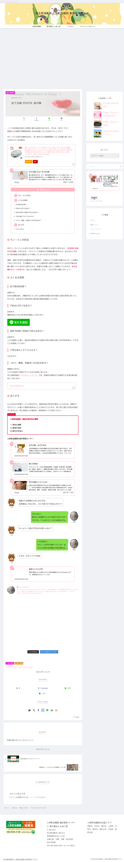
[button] (62, 119)
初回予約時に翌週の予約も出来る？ (27, 212)
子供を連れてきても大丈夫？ (25, 216)
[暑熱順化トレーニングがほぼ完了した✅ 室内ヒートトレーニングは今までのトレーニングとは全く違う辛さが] (69, 612)
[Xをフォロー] (34, 710)
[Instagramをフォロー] (43, 710)
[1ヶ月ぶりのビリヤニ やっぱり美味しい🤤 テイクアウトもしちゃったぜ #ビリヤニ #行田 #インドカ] (51, 622)
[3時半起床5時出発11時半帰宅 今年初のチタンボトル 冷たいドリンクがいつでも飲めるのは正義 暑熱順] (15, 622)
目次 (41, 189)
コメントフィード (95, 229)
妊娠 (14, 667)
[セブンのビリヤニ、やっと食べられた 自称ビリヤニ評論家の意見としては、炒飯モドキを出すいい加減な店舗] (33, 601)
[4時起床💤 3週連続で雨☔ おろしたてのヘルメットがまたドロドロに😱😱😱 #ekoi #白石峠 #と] (15, 601)
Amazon (28, 161)
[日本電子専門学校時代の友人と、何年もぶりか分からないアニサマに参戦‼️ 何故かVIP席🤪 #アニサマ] (33, 633)
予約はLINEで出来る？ (23, 208)
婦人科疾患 (11, 663)
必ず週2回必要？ (21, 204)
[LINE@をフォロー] (47, 710)
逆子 (26, 667)
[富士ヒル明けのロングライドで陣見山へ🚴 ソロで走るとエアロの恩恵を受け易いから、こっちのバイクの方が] (69, 633)
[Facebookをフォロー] (38, 710)
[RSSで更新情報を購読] (56, 710)
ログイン (31, 797)
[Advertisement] (62, 74)
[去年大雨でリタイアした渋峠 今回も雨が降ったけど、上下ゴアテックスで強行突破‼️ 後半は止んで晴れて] (33, 612)
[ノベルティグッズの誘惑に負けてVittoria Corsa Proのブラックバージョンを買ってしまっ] (51, 601)
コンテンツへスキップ (8, 2)
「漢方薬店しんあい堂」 (29, 375)
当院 (9, 128)
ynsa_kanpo (20, 229)
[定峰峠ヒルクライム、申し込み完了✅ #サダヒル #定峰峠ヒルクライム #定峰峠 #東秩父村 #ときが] (33, 622)
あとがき (21, 225)
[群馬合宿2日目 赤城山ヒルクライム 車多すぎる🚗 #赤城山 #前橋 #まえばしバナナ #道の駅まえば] (15, 612)
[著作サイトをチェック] (29, 710)
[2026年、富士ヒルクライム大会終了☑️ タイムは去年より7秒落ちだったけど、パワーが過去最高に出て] (33, 644)
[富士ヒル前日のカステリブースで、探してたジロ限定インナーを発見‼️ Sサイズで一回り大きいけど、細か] (51, 644)
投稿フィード (94, 224)
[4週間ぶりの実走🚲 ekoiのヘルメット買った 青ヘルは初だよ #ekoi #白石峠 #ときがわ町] (69, 622)
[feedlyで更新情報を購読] (52, 710)
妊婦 (20, 667)
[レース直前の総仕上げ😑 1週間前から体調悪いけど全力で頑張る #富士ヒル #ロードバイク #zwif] (69, 644)
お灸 (9, 667)
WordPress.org (94, 233)
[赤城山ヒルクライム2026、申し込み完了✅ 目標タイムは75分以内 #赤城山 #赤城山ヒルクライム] (51, 633)
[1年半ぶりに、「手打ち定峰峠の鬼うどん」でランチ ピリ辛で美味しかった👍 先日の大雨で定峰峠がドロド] (69, 601)
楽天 (35, 161)
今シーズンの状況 (24, 195)
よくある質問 (22, 200)
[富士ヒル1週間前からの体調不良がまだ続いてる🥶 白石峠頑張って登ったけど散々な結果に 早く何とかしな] (15, 644)
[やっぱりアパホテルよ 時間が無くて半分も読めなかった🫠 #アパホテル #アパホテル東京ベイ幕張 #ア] (15, 633)
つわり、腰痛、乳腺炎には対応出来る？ (29, 220)
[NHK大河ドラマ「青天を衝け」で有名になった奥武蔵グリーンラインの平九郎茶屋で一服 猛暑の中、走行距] (51, 612)
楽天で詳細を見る (17, 386)
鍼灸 (31, 667)
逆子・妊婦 (20, 663)
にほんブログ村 (96, 201)
